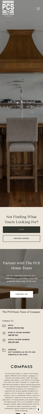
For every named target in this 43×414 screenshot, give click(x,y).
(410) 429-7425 (13, 342)
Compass (32, 376)
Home (21, 230)
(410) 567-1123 (13, 335)
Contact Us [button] (22, 294)
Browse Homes (21, 238)
